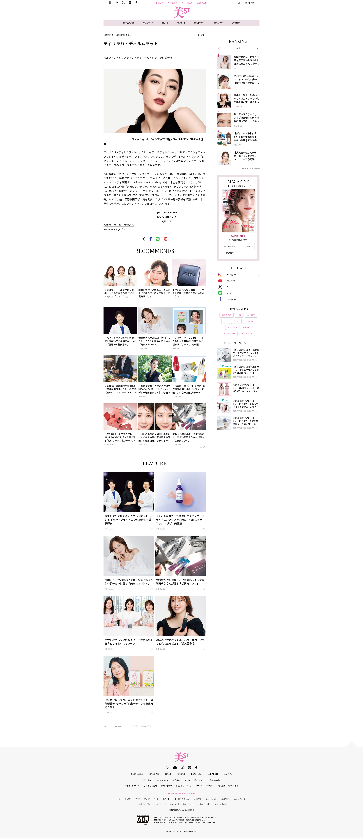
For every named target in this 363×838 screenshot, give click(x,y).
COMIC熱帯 (225, 799)
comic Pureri (239, 799)
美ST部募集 (249, 2)
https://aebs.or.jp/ (209, 822)
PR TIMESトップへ (114, 229)
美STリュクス (203, 2)
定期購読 (230, 253)
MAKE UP (148, 23)
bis (172, 799)
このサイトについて (131, 785)
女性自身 (197, 799)
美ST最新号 (172, 2)
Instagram (231, 274)
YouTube (231, 280)
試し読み (246, 246)
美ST (164, 799)
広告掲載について (183, 785)
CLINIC (236, 23)
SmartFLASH (211, 799)
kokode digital (221, 804)
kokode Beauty (187, 804)
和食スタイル (183, 799)
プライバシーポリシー (204, 785)
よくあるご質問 (150, 785)
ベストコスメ (187, 2)
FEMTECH (199, 23)
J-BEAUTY (159, 2)
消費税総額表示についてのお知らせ (181, 810)
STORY (147, 799)
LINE (229, 293)
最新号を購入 (229, 246)
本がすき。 (158, 804)
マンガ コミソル (143, 804)
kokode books (204, 804)
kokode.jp (172, 804)
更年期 (187, 780)
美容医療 (176, 780)
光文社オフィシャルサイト (229, 785)
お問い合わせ (166, 785)
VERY (138, 799)
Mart (156, 799)
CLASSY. (127, 799)
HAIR (165, 23)
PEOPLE (181, 23)
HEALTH (219, 23)
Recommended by (193, 447)
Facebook (231, 299)
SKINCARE (128, 23)
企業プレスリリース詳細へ (119, 225)
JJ (119, 799)
